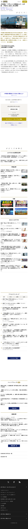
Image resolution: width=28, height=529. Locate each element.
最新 (4, 296)
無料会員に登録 (13, 109)
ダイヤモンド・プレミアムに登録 (14, 119)
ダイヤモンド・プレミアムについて (8, 492)
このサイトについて (4, 490)
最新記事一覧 (14, 445)
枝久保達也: (7, 7)
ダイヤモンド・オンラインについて (8, 487)
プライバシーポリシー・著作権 (7, 501)
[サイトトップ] (5, 2)
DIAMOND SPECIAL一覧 (6, 453)
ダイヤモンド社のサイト (6, 514)
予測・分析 (3, 9)
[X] (8, 482)
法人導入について (4, 510)
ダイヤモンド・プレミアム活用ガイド (8, 494)
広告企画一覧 (4, 456)
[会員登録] (24, 2)
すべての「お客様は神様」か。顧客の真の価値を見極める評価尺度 (14, 395)
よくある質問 (3, 503)
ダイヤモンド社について (6, 518)
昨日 (11, 296)
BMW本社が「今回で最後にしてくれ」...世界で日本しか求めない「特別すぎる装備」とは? (14, 161)
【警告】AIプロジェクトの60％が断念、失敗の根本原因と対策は (14, 390)
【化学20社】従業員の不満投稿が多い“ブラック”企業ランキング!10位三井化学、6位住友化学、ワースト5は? (14, 156)
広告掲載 (2, 505)
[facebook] (14, 482)
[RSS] (19, 482)
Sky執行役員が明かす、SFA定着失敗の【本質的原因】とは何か (14, 399)
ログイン (19, 1)
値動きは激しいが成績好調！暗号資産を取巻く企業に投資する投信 (14, 386)
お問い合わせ (3, 507)
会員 (24, 296)
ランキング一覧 (13, 358)
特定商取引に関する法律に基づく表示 (8, 499)
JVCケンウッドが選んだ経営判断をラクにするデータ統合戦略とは (14, 403)
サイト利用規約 (4, 496)
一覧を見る (14, 408)
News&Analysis (9, 9)
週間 (17, 296)
